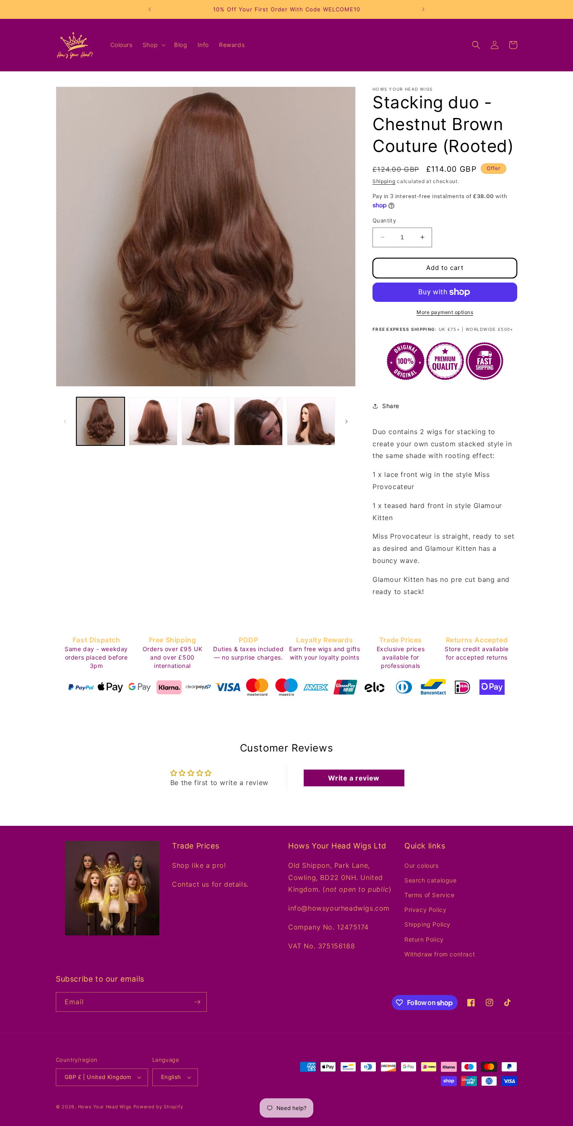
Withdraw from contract (439, 954)
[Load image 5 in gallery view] (311, 421)
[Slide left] (65, 421)
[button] (153, 45)
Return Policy (424, 939)
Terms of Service (429, 894)
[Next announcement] (423, 9)
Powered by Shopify (158, 1107)
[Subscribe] (197, 1002)
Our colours (421, 865)
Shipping (384, 181)
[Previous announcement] (150, 9)
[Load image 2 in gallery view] (153, 421)
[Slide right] (346, 421)
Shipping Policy (427, 924)
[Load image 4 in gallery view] (258, 421)
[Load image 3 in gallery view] (206, 421)
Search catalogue (430, 880)
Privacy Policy (425, 909)
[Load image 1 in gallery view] (100, 421)
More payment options (445, 312)
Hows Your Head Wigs (105, 1107)
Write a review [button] (353, 778)
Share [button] (390, 405)
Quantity (384, 220)
